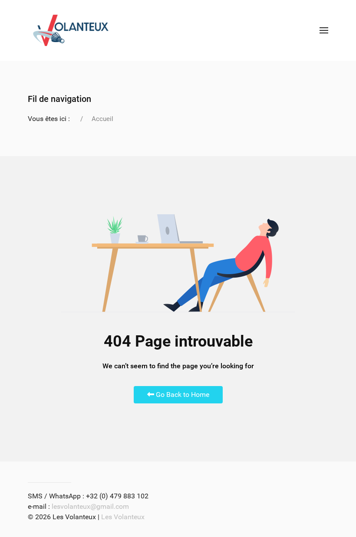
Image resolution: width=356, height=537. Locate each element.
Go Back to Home (181, 394)
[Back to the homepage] (71, 30)
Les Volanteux (123, 517)
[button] (324, 30)
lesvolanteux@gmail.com (90, 506)
